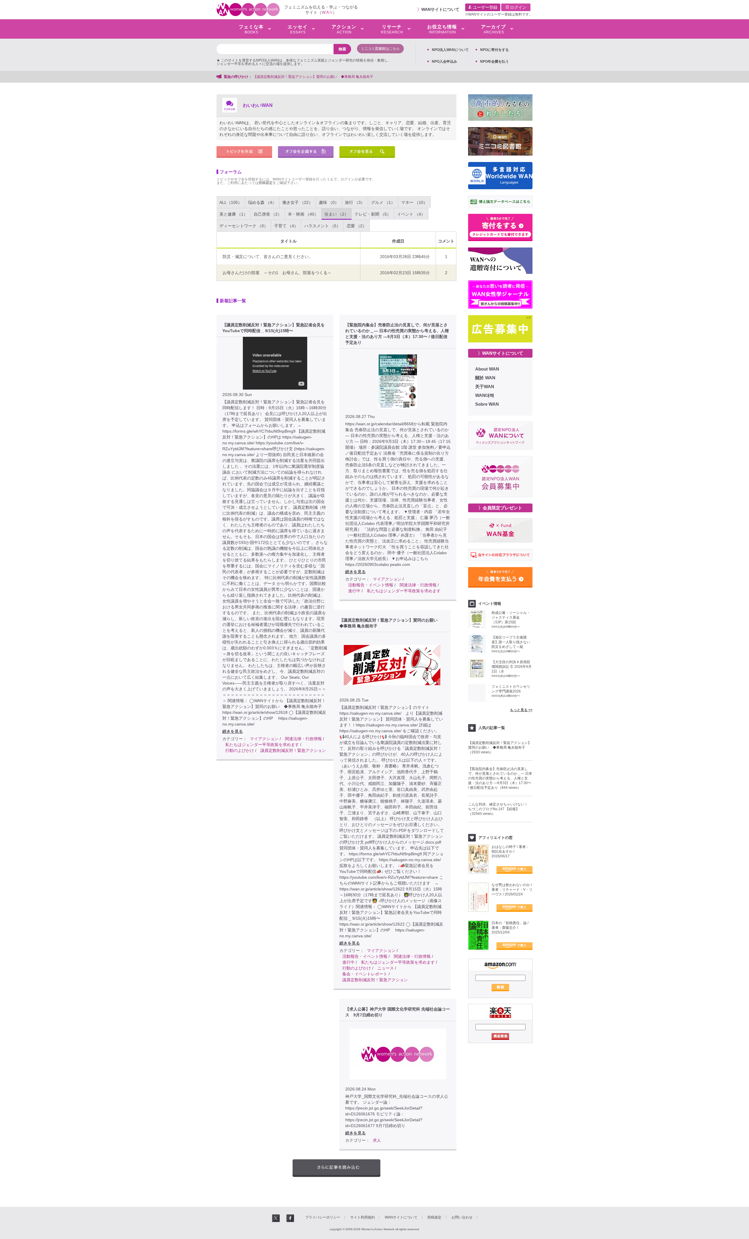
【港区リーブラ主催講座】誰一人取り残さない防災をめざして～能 (511, 642)
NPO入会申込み (444, 61)
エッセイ (297, 29)
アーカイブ (493, 29)
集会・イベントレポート (364, 974)
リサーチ (392, 29)
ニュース (385, 968)
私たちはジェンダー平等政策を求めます (262, 744)
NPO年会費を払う (494, 61)
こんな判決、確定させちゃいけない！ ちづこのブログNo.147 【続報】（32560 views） (499, 809)
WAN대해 (484, 395)
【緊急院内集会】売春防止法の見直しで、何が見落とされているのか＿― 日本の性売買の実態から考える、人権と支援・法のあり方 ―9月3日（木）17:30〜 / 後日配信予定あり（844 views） (500, 778)
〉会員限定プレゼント (500, 507)
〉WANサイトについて (500, 353)
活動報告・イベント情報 (370, 585)
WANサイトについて (440, 9)
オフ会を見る (367, 152)
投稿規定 (266, 183)
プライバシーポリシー (322, 1217)
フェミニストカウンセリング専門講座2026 (511, 689)
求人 (377, 1140)
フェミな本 (251, 29)
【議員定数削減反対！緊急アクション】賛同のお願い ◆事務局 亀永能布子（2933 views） (499, 747)
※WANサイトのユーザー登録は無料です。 (498, 14)
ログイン (517, 7)
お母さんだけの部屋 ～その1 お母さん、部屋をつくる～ (277, 273)
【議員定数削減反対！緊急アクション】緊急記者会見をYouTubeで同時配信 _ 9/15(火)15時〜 (273, 327)
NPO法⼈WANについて (450, 50)
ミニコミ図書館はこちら (380, 49)
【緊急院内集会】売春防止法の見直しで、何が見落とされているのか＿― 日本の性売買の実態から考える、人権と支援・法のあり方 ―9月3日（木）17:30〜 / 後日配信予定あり (397, 333)
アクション (343, 29)
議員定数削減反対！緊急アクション (293, 750)
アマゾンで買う (514, 870)
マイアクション (264, 738)
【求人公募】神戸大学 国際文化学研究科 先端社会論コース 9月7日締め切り (397, 1012)
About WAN (487, 368)
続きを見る (232, 731)
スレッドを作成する (244, 152)
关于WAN (484, 386)
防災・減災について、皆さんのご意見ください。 (268, 257)
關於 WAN (485, 377)
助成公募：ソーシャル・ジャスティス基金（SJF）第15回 (511, 617)
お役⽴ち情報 (442, 29)
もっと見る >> (521, 710)
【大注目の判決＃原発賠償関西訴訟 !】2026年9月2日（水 (512, 666)
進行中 (354, 590)
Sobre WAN (487, 404)
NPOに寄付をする (494, 50)
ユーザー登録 (484, 7)
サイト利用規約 (362, 1217)
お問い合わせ (462, 1217)
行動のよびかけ (239, 750)
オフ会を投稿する (306, 152)
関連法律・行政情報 (303, 738)
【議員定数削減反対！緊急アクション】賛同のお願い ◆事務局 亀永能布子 (313, 77)
